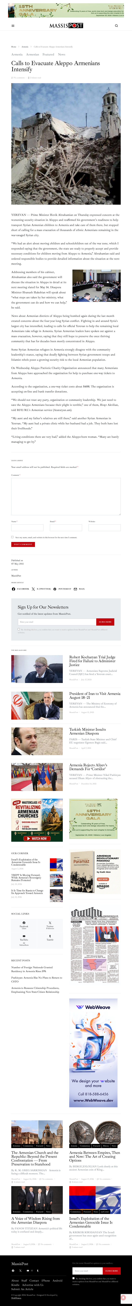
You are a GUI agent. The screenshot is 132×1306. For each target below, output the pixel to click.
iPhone (46, 1280)
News (61, 54)
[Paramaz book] (95, 871)
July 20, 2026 (16, 884)
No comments (19, 78)
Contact (34, 1280)
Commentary (28, 1146)
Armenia (25, 47)
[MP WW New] (93, 1052)
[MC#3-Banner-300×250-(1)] (37, 820)
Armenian (32, 54)
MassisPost (16, 575)
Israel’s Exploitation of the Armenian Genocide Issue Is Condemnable (25, 862)
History (106, 1146)
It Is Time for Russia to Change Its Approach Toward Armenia (27, 892)
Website (92, 521)
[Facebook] (13, 1270)
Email (53, 521)
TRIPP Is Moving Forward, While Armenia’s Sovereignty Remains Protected (26, 877)
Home (13, 47)
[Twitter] (20, 1270)
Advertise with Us (32, 1285)
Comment (15, 475)
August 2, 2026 (17, 868)
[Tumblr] (37, 1270)
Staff (24, 1280)
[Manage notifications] (123, 1297)
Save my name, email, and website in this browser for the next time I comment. (46, 537)
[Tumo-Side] (93, 818)
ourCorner (105, 1212)
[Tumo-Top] (66, 10)
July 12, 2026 (16, 897)
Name (14, 521)
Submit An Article (22, 1289)
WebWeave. (16, 1298)
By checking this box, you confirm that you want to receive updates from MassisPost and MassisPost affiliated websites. (62, 631)
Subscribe (105, 622)
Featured (48, 54)
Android (57, 1280)
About (15, 1280)
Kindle (15, 1285)
